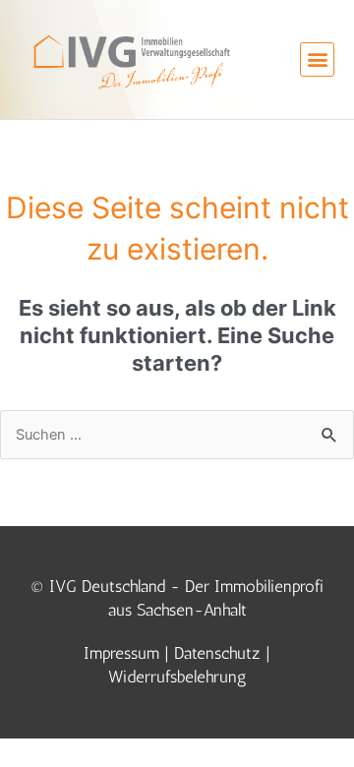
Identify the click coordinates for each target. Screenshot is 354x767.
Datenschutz (217, 653)
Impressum (121, 653)
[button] (317, 59)
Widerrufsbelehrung (177, 676)
